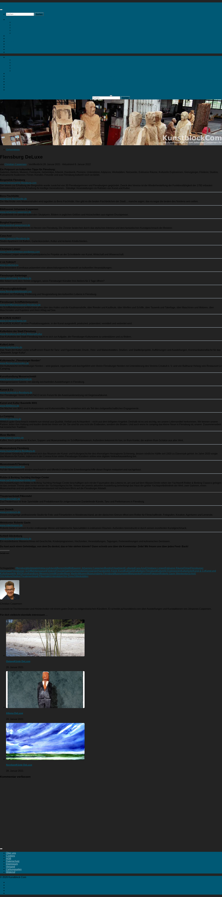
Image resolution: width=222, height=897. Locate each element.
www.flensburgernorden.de (14, 363)
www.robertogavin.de (11, 525)
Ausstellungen (13, 38)
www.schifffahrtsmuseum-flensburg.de (20, 304)
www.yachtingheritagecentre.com (17, 480)
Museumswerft (121, 573)
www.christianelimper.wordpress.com (20, 251)
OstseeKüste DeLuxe (18, 661)
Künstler (59, 573)
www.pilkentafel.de (10, 499)
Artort (9, 36)
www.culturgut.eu (9, 265)
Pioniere (145, 573)
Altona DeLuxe (14, 713)
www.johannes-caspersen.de (15, 212)
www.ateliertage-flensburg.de (15, 278)
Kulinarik (129, 571)
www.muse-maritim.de (12, 437)
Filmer (187, 568)
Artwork (52, 568)
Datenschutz (12, 861)
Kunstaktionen (13, 41)
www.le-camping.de (10, 419)
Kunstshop (12, 19)
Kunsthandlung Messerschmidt (38, 573)
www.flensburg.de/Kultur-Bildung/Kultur (21, 334)
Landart (10, 44)
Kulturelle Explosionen (168, 571)
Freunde (60, 571)
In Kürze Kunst (116, 571)
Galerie (68, 571)
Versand (10, 866)
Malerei (16, 25)
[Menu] (1, 9)
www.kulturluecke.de (11, 347)
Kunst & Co (199, 571)
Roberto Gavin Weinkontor (174, 573)
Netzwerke (135, 573)
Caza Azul (140, 568)
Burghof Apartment (114, 568)
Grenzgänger (91, 571)
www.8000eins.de (9, 405)
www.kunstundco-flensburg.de (16, 392)
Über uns (11, 853)
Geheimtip (78, 571)
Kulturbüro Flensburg (145, 571)
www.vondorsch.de (10, 512)
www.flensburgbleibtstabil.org (16, 291)
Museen (83, 573)
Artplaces (43, 568)
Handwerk (103, 571)
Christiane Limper (155, 568)
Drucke (16, 27)
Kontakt (16, 33)
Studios (16, 576)
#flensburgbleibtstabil (26, 568)
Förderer (51, 571)
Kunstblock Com (9, 3)
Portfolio (10, 49)
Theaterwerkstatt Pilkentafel (35, 576)
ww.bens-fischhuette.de (14, 198)
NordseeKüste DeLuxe (19, 765)
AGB (8, 858)
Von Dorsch (69, 576)
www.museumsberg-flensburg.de (17, 451)
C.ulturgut (129, 568)
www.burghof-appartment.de (15, 225)
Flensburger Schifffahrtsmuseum (29, 571)
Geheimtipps (13, 46)
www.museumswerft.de (12, 467)
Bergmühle (62, 568)
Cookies (10, 856)
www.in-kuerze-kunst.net (13, 320)
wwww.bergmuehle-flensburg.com (18, 182)
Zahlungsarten (14, 869)
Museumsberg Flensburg (100, 573)
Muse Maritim (71, 573)
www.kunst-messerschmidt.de (16, 379)
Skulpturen (18, 22)
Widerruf (10, 872)
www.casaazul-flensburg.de (15, 238)
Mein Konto (18, 30)
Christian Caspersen (16, 164)
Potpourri (155, 573)
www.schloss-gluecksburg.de (15, 538)
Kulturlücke (187, 571)
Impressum (12, 864)
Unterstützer (56, 576)
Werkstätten (82, 576)
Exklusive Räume (174, 568)
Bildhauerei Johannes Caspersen (86, 568)
